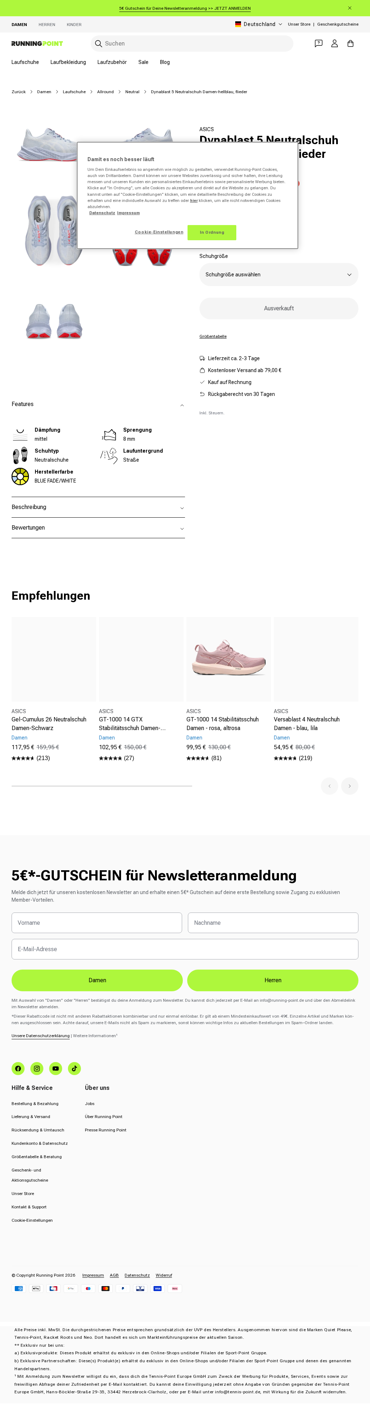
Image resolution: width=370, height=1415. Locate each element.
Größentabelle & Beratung (37, 1156)
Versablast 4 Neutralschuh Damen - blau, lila (307, 724)
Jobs (89, 1103)
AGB (114, 1275)
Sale (143, 62)
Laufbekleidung (68, 62)
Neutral (132, 91)
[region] (187, 195)
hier (194, 200)
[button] (329, 786)
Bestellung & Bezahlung (35, 1103)
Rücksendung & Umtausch (38, 1130)
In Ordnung (212, 232)
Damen (19, 24)
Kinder (74, 24)
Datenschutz (137, 1275)
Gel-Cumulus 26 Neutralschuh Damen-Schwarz (49, 724)
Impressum (93, 1275)
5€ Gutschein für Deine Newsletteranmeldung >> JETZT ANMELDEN (185, 8)
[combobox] (192, 43)
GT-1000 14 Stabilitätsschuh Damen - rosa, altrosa (222, 724)
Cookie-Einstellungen (32, 1220)
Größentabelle (213, 336)
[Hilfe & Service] (319, 43)
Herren (47, 24)
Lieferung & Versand (31, 1116)
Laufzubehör (112, 62)
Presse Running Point (105, 1130)
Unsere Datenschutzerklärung (41, 1035)
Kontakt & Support (29, 1206)
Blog (165, 62)
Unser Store (299, 24)
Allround (105, 91)
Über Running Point (103, 1116)
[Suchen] (99, 44)
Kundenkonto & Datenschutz (40, 1143)
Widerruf (164, 1275)
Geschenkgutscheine (337, 24)
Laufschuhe (25, 62)
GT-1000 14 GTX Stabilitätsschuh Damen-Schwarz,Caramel (129, 724)
